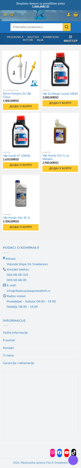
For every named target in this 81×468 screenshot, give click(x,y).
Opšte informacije (15, 332)
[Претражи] (11, 14)
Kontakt (8, 348)
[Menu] (5, 14)
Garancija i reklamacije (18, 363)
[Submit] (67, 27)
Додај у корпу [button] (21, 106)
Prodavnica (15, 37)
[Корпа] (76, 14)
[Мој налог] (69, 14)
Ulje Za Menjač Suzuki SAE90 (60, 94)
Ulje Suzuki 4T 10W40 (16, 156)
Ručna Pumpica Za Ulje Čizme (17, 95)
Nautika (33, 37)
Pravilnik (9, 340)
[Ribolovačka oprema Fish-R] (40, 14)
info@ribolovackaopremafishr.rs (28, 290)
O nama (8, 355)
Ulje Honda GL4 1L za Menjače (55, 157)
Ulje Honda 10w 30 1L (16, 218)
